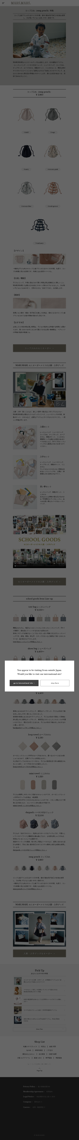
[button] (24, 683)
